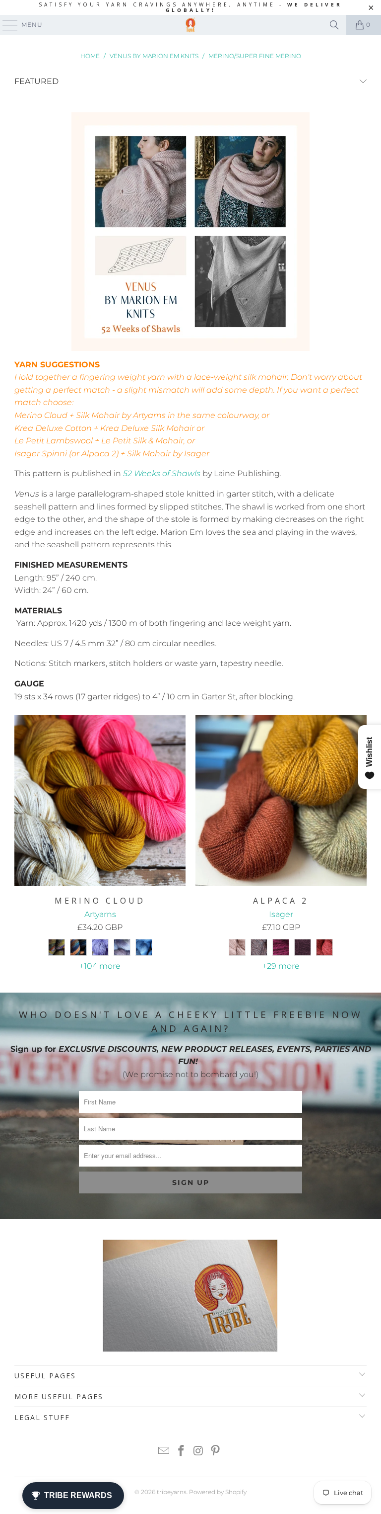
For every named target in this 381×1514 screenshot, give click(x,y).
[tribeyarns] (190, 25)
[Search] (334, 25)
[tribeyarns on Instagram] (198, 1451)
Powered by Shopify (218, 1492)
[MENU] (5, 25)
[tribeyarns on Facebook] (181, 1451)
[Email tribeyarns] (164, 1451)
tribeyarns (172, 1492)
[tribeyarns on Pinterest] (215, 1451)
